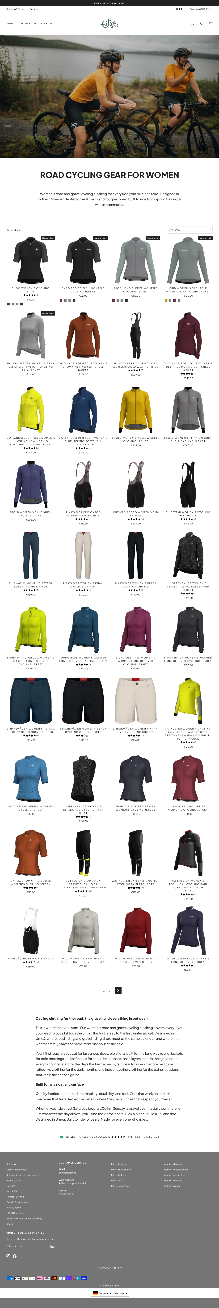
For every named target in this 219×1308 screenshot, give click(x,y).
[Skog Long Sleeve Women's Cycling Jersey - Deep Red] (113, 300)
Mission (47, 23)
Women (27, 23)
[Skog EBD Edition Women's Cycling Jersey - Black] (74, 300)
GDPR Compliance (16, 1212)
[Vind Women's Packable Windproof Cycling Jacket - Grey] (170, 300)
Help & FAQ (12, 1191)
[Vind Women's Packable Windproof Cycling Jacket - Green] (178, 300)
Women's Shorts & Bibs (176, 1169)
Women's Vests (172, 1185)
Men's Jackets (118, 1174)
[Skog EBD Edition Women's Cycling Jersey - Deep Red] (61, 300)
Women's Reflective (174, 1174)
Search (10, 1223)
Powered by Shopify (109, 1285)
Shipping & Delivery (16, 9)
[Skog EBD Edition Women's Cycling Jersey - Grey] (69, 300)
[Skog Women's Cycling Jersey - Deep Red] (8, 304)
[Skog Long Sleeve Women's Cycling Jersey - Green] (117, 300)
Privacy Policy (13, 1207)
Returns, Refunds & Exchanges (22, 1174)
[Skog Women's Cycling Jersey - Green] (12, 304)
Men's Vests (117, 1180)
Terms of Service (15, 1196)
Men (10, 23)
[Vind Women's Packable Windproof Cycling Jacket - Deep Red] (174, 300)
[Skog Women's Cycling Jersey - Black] (21, 304)
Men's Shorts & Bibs (121, 1169)
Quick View (31, 281)
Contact (10, 1185)
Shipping (11, 1164)
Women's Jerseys (173, 1164)
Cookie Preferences (17, 1202)
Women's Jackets (173, 1180)
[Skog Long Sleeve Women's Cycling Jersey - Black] (126, 300)
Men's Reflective (120, 1185)
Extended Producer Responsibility (24, 1218)
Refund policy (13, 1180)
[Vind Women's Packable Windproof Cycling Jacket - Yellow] (165, 300)
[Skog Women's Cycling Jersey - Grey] (17, 304)
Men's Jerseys (118, 1164)
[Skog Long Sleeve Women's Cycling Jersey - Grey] (122, 300)
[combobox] (110, 1293)
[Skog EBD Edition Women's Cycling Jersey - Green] (65, 300)
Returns (34, 9)
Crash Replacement (16, 1169)
